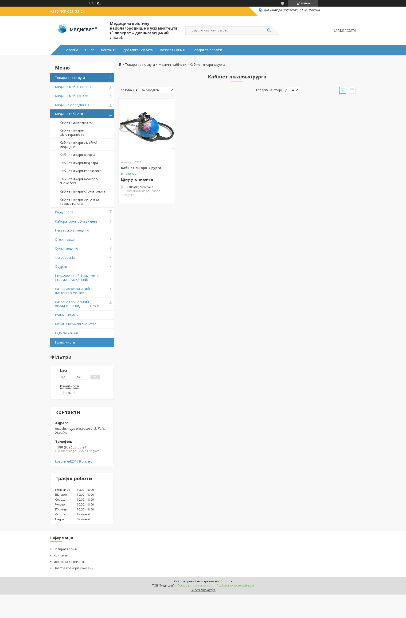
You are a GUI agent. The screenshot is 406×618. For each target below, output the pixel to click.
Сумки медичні (66, 248)
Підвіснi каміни (66, 333)
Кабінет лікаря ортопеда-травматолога (80, 201)
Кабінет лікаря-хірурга (77, 154)
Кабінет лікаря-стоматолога (82, 191)
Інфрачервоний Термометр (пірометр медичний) (77, 277)
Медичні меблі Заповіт (73, 87)
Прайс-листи (65, 342)
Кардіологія (64, 212)
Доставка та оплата (69, 562)
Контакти (108, 50)
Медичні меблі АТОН (71, 95)
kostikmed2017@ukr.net (73, 461)
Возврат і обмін (172, 50)
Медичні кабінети (69, 114)
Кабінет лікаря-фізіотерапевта (72, 132)
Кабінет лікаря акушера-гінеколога (79, 181)
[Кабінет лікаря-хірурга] (147, 128)
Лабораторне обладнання (76, 221)
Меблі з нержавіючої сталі (76, 324)
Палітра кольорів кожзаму (73, 568)
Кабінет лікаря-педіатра (79, 163)
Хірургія (61, 266)
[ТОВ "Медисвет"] (78, 30)
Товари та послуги (207, 50)
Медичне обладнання (72, 105)
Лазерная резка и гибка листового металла (74, 290)
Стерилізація (65, 239)
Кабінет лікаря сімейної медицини (78, 144)
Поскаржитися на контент (195, 585)
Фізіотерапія (65, 257)
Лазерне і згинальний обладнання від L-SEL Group (77, 304)
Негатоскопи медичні (72, 230)
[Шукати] (268, 30)
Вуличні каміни (66, 315)
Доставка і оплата (138, 50)
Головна (71, 50)
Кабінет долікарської (76, 122)
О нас (89, 50)
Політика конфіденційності (235, 585)
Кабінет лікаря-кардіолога (81, 171)
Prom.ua (226, 581)
